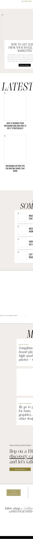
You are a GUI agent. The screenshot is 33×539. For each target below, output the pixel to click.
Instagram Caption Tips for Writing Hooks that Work (15, 168)
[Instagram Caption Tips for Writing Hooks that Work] (15, 149)
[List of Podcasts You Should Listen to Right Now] (22, 255)
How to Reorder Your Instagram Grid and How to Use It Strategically (15, 126)
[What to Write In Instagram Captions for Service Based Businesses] (22, 217)
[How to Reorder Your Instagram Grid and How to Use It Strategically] (15, 106)
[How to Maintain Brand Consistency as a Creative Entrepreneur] (22, 242)
